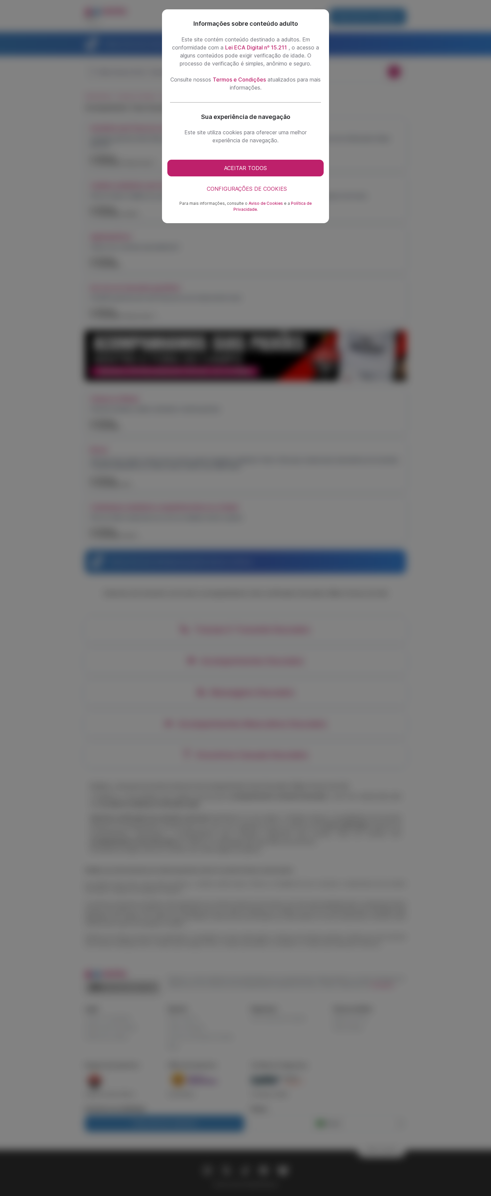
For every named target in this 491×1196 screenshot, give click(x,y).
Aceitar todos (245, 168)
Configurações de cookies (247, 188)
